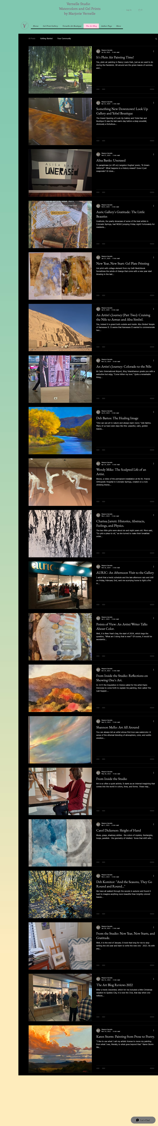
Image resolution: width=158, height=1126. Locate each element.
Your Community (64, 39)
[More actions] (154, 51)
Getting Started (46, 39)
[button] (135, 9)
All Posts (32, 39)
